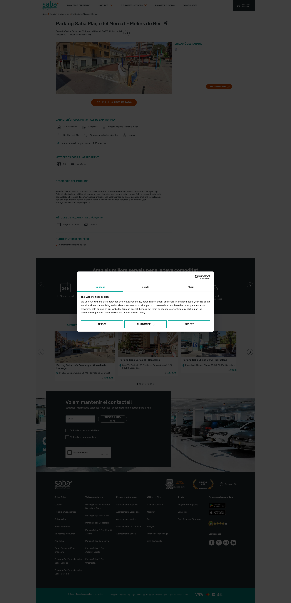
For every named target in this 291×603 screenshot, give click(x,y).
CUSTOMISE (144, 324)
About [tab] (191, 287)
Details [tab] (145, 287)
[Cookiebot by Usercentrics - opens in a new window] (197, 277)
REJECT (101, 324)
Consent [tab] (100, 287)
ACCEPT (189, 324)
